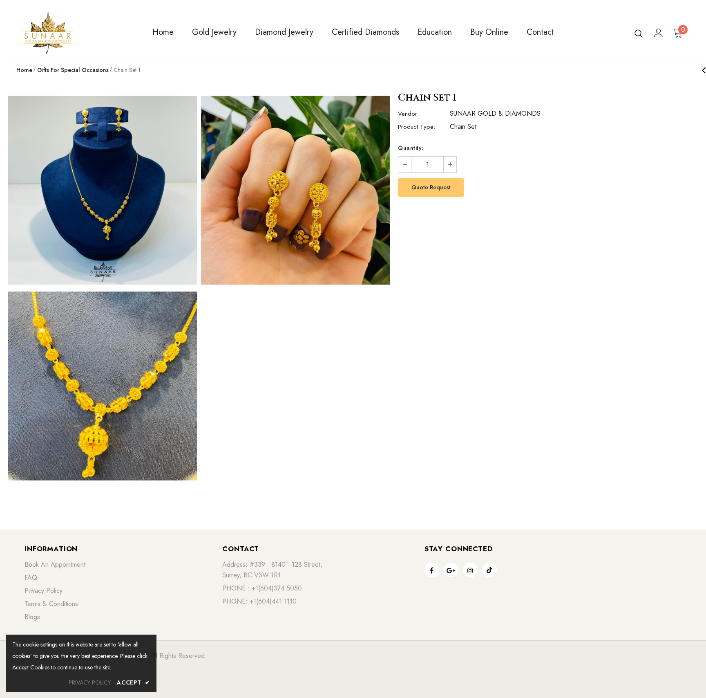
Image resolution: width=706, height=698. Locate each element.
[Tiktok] (489, 570)
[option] (102, 289)
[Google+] (451, 570)
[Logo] (70, 32)
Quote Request (431, 187)
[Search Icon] (639, 33)
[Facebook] (431, 570)
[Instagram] (470, 570)
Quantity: (411, 148)
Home (24, 70)
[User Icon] (658, 32)
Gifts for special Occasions (73, 70)
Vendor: (408, 113)
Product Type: (416, 126)
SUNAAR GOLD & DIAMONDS (495, 113)
